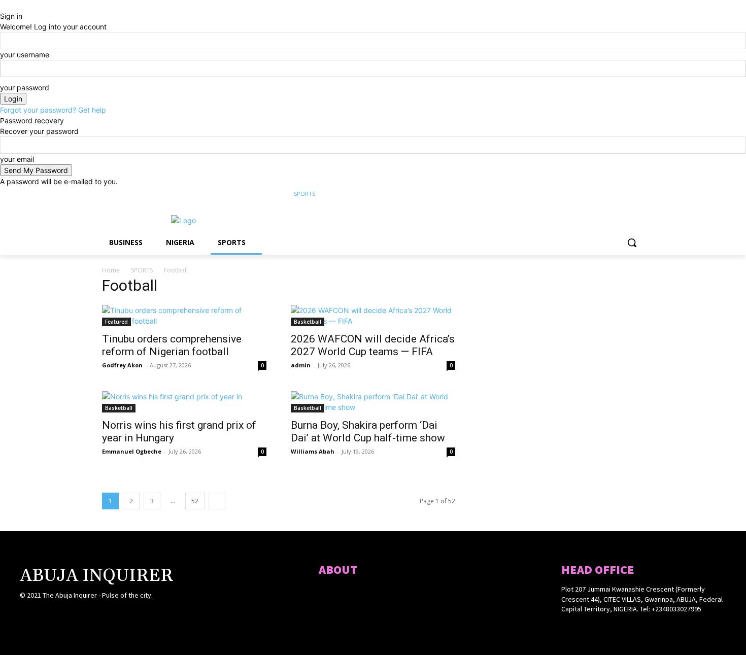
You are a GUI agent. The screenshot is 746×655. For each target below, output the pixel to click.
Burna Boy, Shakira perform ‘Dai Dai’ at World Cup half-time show (368, 431)
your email (17, 159)
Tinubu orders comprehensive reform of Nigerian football (172, 345)
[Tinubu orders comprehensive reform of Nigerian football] (184, 315)
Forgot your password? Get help (53, 110)
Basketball (307, 321)
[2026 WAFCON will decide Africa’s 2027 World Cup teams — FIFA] (373, 315)
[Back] (3, 5)
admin (301, 365)
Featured (116, 321)
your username (24, 54)
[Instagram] (596, 194)
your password (24, 87)
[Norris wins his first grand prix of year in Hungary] (184, 401)
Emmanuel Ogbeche (131, 451)
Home (111, 270)
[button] (632, 242)
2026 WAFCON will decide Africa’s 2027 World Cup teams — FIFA (373, 345)
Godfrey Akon (122, 365)
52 (194, 501)
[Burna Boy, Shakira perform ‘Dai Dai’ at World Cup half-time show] (373, 401)
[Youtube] (638, 194)
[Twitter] (610, 194)
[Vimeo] (624, 194)
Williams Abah (312, 451)
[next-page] (217, 501)
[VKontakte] (80, 615)
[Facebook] (582, 194)
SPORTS (142, 270)
